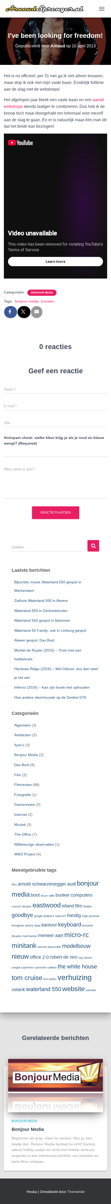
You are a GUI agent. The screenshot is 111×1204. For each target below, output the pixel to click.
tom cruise (27, 978)
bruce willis (47, 895)
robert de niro (63, 957)
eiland (68, 905)
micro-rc (76, 935)
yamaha (91, 990)
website (73, 989)
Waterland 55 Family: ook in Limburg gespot (50, 630)
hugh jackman (90, 915)
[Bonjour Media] (55, 1085)
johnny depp (33, 925)
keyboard (69, 924)
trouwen (47, 301)
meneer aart (50, 935)
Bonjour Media (42, 292)
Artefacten (22, 735)
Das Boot (21, 765)
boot (35, 895)
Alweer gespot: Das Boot (34, 640)
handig (74, 915)
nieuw (20, 956)
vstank (18, 989)
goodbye (22, 915)
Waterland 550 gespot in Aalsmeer (42, 620)
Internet (20, 814)
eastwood (47, 905)
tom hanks (50, 979)
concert (16, 906)
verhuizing (75, 977)
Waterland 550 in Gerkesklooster (41, 611)
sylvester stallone (46, 967)
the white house (77, 966)
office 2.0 (39, 957)
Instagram (18, 925)
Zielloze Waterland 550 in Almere (41, 601)
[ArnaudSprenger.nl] (50, 8)
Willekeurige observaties (34, 844)
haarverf (60, 915)
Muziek (20, 824)
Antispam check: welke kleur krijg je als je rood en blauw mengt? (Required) (54, 441)
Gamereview (24, 804)
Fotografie (22, 795)
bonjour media (26, 301)
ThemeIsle (76, 1192)
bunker (63, 895)
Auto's (19, 745)
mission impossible (49, 946)
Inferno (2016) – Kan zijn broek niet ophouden (52, 687)
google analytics (44, 915)
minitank (24, 945)
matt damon (29, 936)
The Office (22, 834)
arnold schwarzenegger (42, 884)
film (78, 905)
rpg (80, 957)
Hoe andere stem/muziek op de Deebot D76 (50, 697)
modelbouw (76, 946)
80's (14, 884)
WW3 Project (24, 854)
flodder (87, 906)
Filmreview (23, 785)
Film (17, 775)
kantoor (49, 925)
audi (71, 884)
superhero (27, 967)
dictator (26, 906)
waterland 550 (43, 989)
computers (81, 895)
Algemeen (22, 725)
